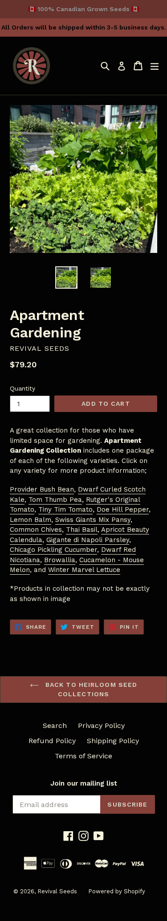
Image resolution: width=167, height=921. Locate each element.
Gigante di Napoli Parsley (87, 540)
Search (55, 725)
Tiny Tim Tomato (65, 509)
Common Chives (36, 530)
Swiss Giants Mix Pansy (92, 520)
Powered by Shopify (116, 891)
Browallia (59, 560)
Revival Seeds (57, 891)
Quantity (22, 388)
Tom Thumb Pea (55, 500)
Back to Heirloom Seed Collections (90, 689)
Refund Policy (52, 740)
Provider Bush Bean (42, 489)
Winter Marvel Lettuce (84, 570)
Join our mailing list (83, 783)
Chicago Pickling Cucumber (53, 550)
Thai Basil (82, 530)
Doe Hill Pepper (123, 509)
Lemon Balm (30, 520)
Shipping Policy (113, 740)
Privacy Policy (101, 725)
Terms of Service (83, 756)
